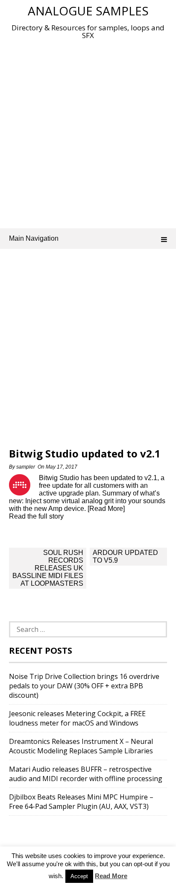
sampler (25, 467)
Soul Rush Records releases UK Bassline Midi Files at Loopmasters (47, 568)
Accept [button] (79, 876)
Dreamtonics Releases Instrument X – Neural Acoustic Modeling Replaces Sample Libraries (81, 746)
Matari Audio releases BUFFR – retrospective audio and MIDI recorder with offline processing (85, 773)
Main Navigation (34, 238)
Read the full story (36, 516)
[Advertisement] (88, 132)
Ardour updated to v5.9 (125, 556)
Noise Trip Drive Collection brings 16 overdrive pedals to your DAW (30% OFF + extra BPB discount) (84, 686)
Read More (111, 875)
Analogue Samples (88, 11)
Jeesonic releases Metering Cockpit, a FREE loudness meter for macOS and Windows (77, 718)
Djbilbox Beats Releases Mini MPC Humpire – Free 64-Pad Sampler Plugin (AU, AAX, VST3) (81, 801)
